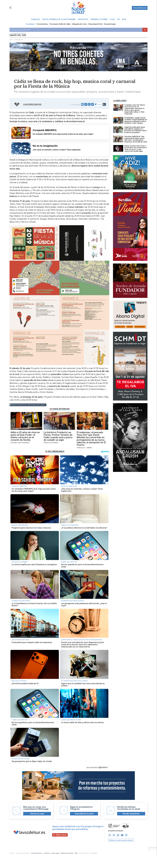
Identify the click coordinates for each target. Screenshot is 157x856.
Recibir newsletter (131, 814)
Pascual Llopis (110, 24)
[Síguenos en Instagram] (114, 835)
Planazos (35, 19)
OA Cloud (93, 853)
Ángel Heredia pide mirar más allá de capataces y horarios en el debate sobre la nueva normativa (135, 129)
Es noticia (30, 24)
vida (11, 39)
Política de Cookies (66, 853)
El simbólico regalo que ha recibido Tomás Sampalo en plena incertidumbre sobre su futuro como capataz (135, 120)
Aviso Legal (55, 853)
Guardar (99, 104)
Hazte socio (61, 835)
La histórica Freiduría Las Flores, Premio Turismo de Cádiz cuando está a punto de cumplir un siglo (58, 436)
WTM (124, 19)
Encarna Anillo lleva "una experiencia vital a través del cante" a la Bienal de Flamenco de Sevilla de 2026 (135, 139)
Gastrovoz (83, 19)
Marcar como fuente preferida (122, 840)
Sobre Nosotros (36, 853)
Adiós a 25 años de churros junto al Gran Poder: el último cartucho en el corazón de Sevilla (25, 436)
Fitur (112, 19)
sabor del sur (18, 39)
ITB (118, 19)
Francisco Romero (51, 442)
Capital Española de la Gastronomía (59, 19)
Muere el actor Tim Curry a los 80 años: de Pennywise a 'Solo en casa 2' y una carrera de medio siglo (135, 148)
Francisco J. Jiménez (84, 448)
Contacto (47, 853)
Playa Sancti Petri (95, 24)
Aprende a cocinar (99, 19)
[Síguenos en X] (109, 835)
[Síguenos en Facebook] (126, 835)
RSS (76, 853)
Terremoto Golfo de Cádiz (59, 24)
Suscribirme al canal (84, 814)
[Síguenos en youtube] (122, 835)
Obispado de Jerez (79, 24)
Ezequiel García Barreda (20, 442)
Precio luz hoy (42, 24)
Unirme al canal (37, 814)
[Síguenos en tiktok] (118, 835)
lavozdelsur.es (140, 8)
